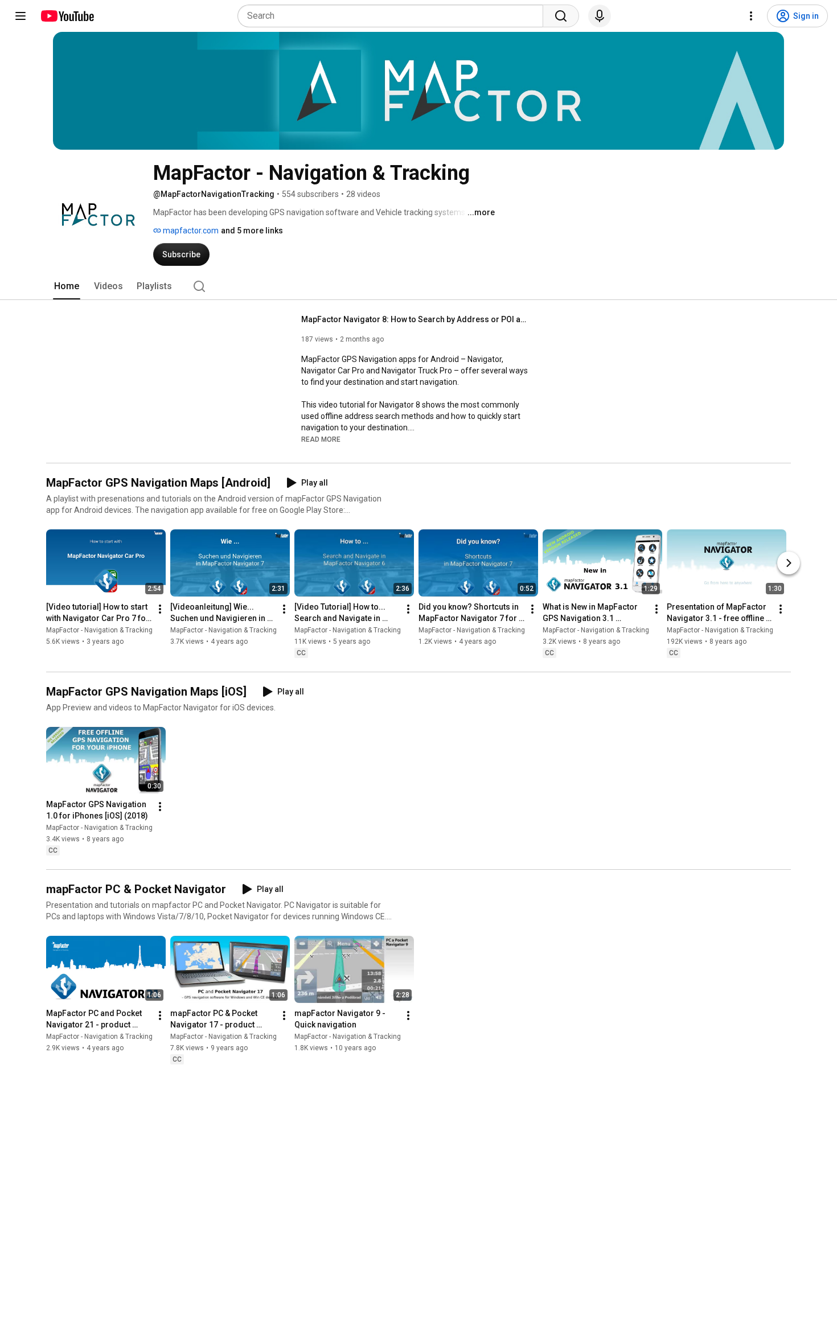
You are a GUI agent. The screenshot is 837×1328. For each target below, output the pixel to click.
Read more (320, 439)
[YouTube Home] (67, 16)
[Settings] (751, 16)
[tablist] (418, 286)
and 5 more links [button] (252, 230)
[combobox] (393, 16)
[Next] (788, 563)
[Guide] (20, 16)
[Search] (561, 16)
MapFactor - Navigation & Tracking (99, 630)
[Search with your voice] (599, 16)
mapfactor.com (190, 230)
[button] (320, 439)
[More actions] (160, 609)
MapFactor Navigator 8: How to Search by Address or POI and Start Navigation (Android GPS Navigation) (415, 319)
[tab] (66, 286)
